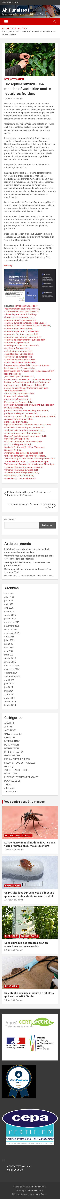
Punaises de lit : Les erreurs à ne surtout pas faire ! (28, 575)
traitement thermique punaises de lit (21, 470)
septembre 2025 (12, 633)
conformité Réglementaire (16, 343)
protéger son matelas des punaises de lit (23, 416)
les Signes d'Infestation (15, 382)
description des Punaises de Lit (18, 354)
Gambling (8, 766)
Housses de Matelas (40, 365)
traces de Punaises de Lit (16, 461)
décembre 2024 (11, 665)
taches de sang (11, 456)
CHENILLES (9, 737)
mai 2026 (8, 604)
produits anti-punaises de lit (41, 405)
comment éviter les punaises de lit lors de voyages (27, 325)
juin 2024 (8, 687)
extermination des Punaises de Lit (19, 362)
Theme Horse (34, 1190)
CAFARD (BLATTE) (13, 734)
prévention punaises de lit (16, 405)
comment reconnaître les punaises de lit (22, 337)
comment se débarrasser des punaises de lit (24, 340)
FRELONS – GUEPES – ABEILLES (19, 763)
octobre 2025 (10, 629)
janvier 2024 (10, 705)
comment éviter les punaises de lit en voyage (25, 323)
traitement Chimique (38, 461)
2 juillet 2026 (10, 900)
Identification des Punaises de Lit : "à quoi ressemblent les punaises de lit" (29, 372)
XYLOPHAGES (11, 791)
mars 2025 (9, 654)
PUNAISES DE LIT (12, 781)
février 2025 (10, 658)
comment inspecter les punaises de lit (21, 331)
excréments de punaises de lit (18, 357)
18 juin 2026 (9, 1000)
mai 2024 (8, 691)
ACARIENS (9, 723)
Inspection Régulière (41, 379)
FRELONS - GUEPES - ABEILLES (18, 836)
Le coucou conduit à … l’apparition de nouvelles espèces (30, 505)
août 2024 (9, 680)
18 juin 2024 (9, 99)
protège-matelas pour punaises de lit (21, 413)
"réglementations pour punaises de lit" (21, 309)
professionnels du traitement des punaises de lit (26, 410)
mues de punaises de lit (15, 385)
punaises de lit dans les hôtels (18, 419)
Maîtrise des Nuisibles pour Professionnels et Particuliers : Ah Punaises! (29, 493)
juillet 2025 (9, 640)
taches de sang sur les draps (32, 456)
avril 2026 (8, 608)
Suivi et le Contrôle (12, 450)
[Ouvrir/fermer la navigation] (6, 21)
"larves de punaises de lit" (26, 306)
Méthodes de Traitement (38, 382)
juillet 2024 (9, 683)
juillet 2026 (9, 597)
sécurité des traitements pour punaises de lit (24, 427)
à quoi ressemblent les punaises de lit (21, 311)
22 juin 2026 (9, 950)
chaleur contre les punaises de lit (19, 317)
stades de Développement (16, 439)
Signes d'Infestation (13, 436)
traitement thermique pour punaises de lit (23, 467)
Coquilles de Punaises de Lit (17, 348)
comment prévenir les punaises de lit (21, 334)
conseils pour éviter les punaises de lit (21, 345)
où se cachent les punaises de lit (19, 393)
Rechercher (9, 519)
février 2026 (10, 615)
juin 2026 (8, 600)
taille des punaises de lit (44, 458)
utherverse (9, 788)
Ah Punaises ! (15, 10)
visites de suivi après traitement (18, 475)
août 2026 (9, 593)
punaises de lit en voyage (15, 422)
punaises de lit (48, 416)
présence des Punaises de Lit (17, 399)
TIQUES (8, 784)
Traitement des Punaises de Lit (18, 464)
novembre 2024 (11, 669)
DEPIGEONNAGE (12, 741)
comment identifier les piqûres (18, 328)
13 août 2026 (10, 850)
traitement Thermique (44, 464)
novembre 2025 (11, 626)
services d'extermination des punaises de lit (24, 430)
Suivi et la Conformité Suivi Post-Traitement (24, 447)
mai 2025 (8, 647)
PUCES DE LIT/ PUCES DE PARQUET (21, 777)
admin (20, 99)
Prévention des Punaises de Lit (18, 402)
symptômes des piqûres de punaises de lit (23, 453)
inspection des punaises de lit (17, 379)
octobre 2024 (10, 672)
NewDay (8, 265)
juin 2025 (8, 644)
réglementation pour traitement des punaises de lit (27, 424)
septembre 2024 (12, 676)
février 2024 (10, 701)
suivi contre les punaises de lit (17, 444)
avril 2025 (8, 651)
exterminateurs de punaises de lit (19, 360)
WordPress (41, 1194)
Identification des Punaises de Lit (19, 368)
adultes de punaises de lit (16, 314)
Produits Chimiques (13, 408)
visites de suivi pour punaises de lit (20, 478)
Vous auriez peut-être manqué (24, 801)
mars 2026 (9, 611)
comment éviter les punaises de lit (20, 320)
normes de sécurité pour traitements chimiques (26, 388)
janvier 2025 (10, 662)
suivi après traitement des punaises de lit (23, 441)
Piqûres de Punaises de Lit (16, 396)
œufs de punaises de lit (15, 391)
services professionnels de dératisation (22, 433)
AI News (8, 726)
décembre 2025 (11, 622)
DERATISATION (11, 744)
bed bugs (32, 314)
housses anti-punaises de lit (17, 365)
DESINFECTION (11, 748)
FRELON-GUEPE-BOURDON (17, 759)
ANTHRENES (10, 730)
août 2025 (9, 636)
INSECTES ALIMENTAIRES (16, 770)
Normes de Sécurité (36, 385)
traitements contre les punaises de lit (21, 473)
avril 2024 (8, 694)
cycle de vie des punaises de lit (18, 351)
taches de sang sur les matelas (18, 458)
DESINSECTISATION (14, 79)
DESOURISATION (12, 755)
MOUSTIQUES (10, 773)
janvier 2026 (10, 618)
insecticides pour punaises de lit (19, 376)
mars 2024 (9, 698)
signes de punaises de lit (35, 436)
